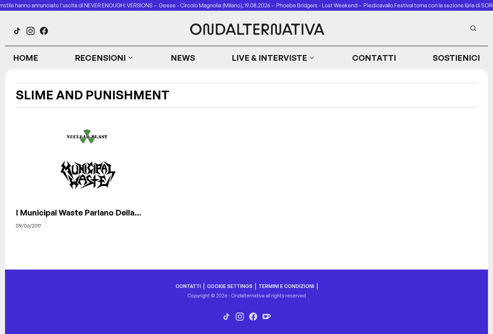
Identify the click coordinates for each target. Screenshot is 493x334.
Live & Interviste (269, 58)
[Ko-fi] (267, 317)
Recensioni (100, 58)
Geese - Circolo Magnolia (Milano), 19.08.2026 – (217, 5)
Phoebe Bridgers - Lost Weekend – (320, 5)
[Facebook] (44, 31)
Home (25, 58)
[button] (104, 57)
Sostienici (456, 58)
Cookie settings (230, 286)
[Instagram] (30, 31)
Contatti (374, 58)
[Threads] (17, 31)
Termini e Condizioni (286, 286)
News (183, 58)
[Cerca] (473, 28)
